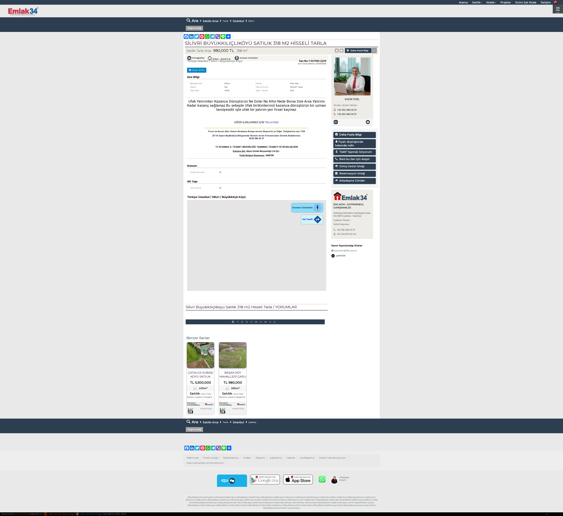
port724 (340, 255)
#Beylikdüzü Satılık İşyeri (272, 497)
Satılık (476, 2)
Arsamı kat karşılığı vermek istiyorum (205, 463)
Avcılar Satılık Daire (306, 500)
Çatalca (252, 422)
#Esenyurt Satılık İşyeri (295, 497)
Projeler (505, 2)
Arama (463, 2)
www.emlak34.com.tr (345, 250)
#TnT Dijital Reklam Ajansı (361, 502)
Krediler (247, 458)
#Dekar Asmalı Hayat (307, 502)
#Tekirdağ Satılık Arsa (252, 502)
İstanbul (238, 21)
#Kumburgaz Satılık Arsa (242, 500)
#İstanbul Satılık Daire (225, 497)
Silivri (251, 21)
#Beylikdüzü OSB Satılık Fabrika (232, 505)
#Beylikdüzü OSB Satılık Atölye (297, 505)
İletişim (546, 2)
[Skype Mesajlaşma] (232, 480)
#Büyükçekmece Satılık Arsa (361, 497)
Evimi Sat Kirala (525, 2)
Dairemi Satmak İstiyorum (332, 458)
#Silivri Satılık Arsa (338, 497)
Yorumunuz (257, 322)
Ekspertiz (260, 458)
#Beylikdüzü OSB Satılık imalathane (265, 505)
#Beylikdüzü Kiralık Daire (206, 502)
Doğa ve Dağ (194, 28)
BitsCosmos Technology (61, 514)
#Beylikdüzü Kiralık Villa (230, 502)
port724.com (20, 514)
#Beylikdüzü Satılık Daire (248, 497)
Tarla (225, 21)
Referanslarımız (231, 458)
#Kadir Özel (290, 502)
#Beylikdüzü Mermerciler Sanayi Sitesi (281, 508)
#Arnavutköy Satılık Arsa (285, 500)
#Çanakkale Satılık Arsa (350, 500)
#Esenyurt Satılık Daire (195, 500)
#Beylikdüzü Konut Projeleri (201, 497)
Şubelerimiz (276, 458)
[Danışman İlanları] (336, 122)
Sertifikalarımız (307, 458)
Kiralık (490, 2)
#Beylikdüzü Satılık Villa (327, 500)
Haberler (290, 458)
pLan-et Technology (90, 514)
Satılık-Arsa (210, 21)
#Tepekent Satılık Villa (273, 502)
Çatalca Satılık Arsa (264, 500)
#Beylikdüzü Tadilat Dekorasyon (333, 502)
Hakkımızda (192, 458)
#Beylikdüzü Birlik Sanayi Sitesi (327, 505)
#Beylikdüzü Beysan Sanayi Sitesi (359, 505)
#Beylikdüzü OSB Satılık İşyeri (202, 505)
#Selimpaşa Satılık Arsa (318, 497)
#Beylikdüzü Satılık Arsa (219, 500)
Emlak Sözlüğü (210, 458)
